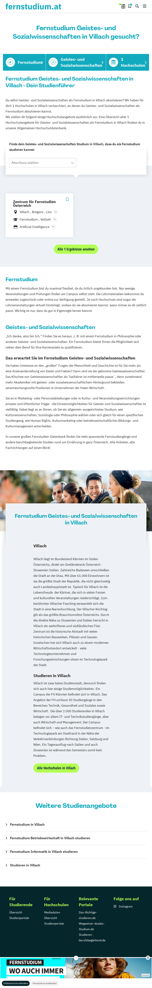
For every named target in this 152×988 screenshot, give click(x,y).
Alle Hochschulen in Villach (56, 767)
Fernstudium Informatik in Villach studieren (44, 851)
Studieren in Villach (25, 865)
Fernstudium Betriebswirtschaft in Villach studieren (50, 838)
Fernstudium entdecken (45, 983)
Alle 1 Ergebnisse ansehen (76, 249)
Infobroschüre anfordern (15, 983)
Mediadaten (52, 912)
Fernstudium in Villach (27, 824)
